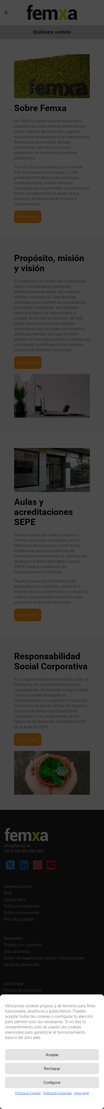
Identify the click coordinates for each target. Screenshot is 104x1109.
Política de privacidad (57, 1093)
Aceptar (52, 1055)
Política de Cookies (28, 1093)
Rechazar (52, 1068)
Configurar (52, 1082)
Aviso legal (81, 1093)
